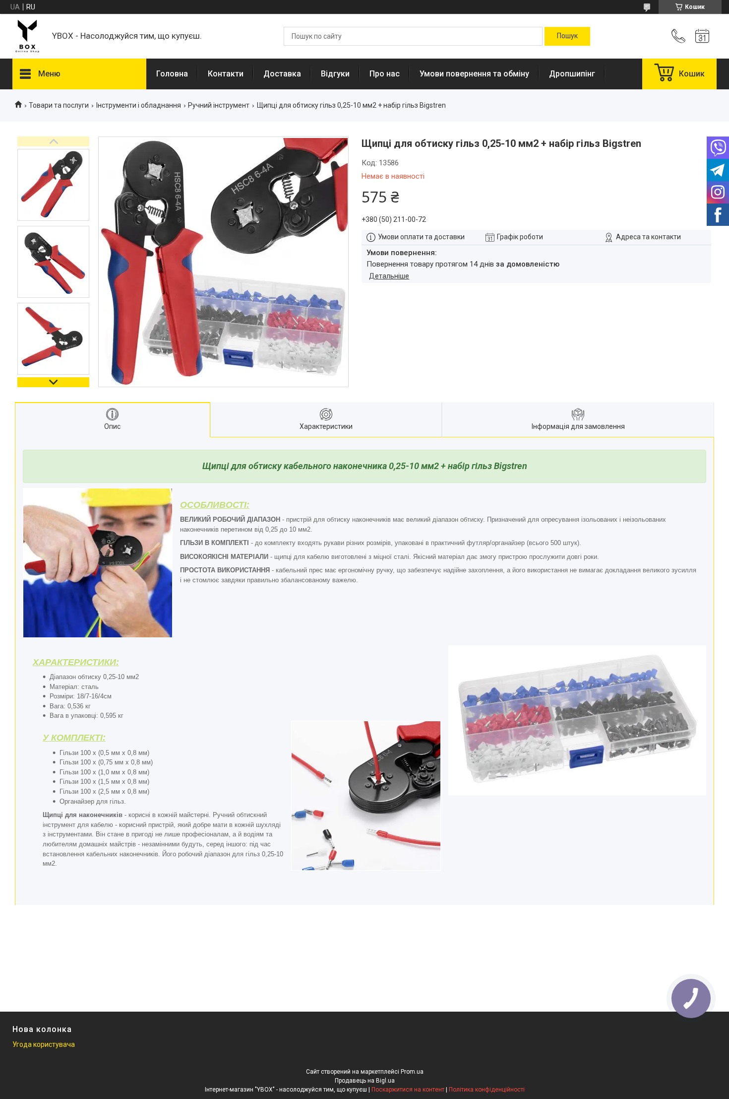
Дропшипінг (572, 73)
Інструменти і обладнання (138, 105)
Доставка (282, 73)
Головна (172, 73)
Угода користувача (43, 1044)
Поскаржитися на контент (407, 1089)
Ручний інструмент (218, 105)
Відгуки (335, 73)
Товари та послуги (59, 105)
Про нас (384, 73)
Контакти (225, 73)
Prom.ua (412, 1071)
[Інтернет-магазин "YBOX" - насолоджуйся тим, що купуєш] (27, 36)
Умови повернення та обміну (474, 73)
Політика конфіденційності (487, 1089)
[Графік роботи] (702, 36)
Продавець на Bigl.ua (365, 1080)
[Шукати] (567, 36)
